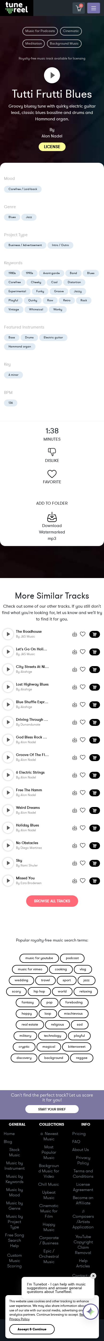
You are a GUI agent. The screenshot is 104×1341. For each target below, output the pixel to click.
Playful (13, 300)
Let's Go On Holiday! (33, 649)
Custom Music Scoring (14, 1260)
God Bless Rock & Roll (34, 737)
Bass (12, 337)
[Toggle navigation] (93, 8)
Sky (19, 860)
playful (79, 1035)
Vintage (14, 309)
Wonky (57, 309)
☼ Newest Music (49, 1136)
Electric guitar (53, 337)
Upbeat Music (48, 1195)
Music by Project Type (14, 1221)
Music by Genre (14, 1205)
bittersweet (76, 1046)
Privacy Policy (83, 1160)
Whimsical (36, 309)
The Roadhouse (29, 631)
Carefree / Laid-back (23, 189)
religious (57, 1024)
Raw (50, 300)
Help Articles (83, 1263)
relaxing (85, 991)
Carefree (15, 282)
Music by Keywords (14, 1179)
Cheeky (36, 282)
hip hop (39, 991)
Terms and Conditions (83, 1173)
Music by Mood (14, 1192)
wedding (21, 980)
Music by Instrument (15, 1165)
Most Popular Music (49, 1152)
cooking (61, 969)
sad (80, 1024)
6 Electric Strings (30, 772)
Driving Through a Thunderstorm (43, 719)
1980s (12, 273)
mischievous (73, 1013)
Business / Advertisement (25, 245)
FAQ (76, 1142)
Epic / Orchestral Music (49, 1256)
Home (9, 1134)
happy (27, 1013)
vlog (83, 969)
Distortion (74, 282)
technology (52, 1035)
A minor (13, 375)
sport (67, 980)
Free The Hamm (29, 790)
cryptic (24, 1046)
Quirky (32, 300)
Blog (8, 1142)
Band (73, 273)
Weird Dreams (28, 807)
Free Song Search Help (14, 1240)
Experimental (17, 291)
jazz (86, 980)
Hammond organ (20, 347)
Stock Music (14, 1152)
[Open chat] (91, 1312)
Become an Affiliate (83, 1200)
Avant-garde (51, 273)
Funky (40, 291)
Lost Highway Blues (32, 684)
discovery (24, 1057)
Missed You (25, 878)
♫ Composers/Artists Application (83, 1219)
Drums (29, 337)
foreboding (74, 1002)
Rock (84, 300)
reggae (81, 1057)
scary (16, 991)
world (62, 991)
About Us (80, 1150)
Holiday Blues (27, 825)
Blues (12, 217)
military (25, 1035)
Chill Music (48, 1184)
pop (49, 1002)
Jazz (29, 217)
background (53, 1057)
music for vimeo (30, 969)
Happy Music (49, 1227)
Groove (59, 291)
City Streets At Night (33, 666)
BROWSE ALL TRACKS (52, 901)
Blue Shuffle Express (33, 702)
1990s (29, 273)
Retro (66, 300)
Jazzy (78, 291)
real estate (30, 1024)
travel (45, 980)
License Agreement (83, 1187)
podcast (72, 958)
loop (48, 1013)
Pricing (79, 1134)
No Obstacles (27, 842)
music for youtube (39, 958)
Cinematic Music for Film (48, 1211)
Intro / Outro (60, 245)
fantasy (28, 1002)
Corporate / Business (49, 1240)
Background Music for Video (48, 1171)
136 (11, 403)
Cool (54, 282)
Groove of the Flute (33, 754)
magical (48, 1046)
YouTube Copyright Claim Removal (83, 1245)
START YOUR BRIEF (52, 1109)
